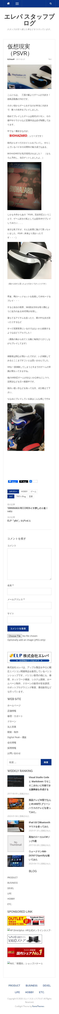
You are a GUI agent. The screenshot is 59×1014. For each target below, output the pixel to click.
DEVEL (10, 888)
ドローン (11, 721)
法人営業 (11, 726)
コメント (11, 545)
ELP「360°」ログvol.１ (19, 520)
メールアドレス (16, 599)
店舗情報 (11, 710)
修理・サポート (15, 716)
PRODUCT (12, 877)
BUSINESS (12, 882)
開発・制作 (12, 731)
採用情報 (11, 747)
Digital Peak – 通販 (16, 737)
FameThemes (38, 1006)
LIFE (9, 893)
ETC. (9, 904)
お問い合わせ (14, 753)
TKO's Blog (21, 496)
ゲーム (33, 491)
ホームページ (14, 705)
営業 (31, 496)
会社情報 (11, 742)
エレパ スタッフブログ (29, 20)
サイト (10, 613)
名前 (10, 585)
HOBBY (24, 491)
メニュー (17, 3)
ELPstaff (10, 59)
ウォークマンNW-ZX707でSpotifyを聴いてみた (39, 855)
